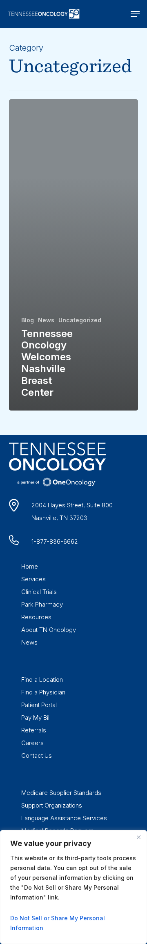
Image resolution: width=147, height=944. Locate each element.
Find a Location (42, 679)
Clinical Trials (39, 592)
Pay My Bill (36, 717)
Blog (27, 320)
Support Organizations (51, 805)
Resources (36, 617)
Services (33, 579)
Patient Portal (39, 705)
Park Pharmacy (42, 604)
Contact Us (36, 755)
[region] (73, 887)
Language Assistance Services (64, 818)
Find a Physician (43, 692)
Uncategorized (79, 320)
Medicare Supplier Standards (61, 793)
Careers (32, 743)
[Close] (138, 837)
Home (29, 566)
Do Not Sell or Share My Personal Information (57, 923)
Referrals (33, 730)
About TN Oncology (48, 630)
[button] (135, 14)
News (46, 320)
